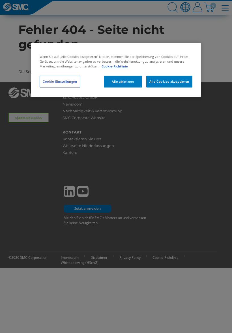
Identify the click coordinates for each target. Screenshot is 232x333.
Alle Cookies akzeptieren (169, 81)
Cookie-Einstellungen (60, 81)
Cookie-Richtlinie (115, 66)
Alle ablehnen (123, 81)
